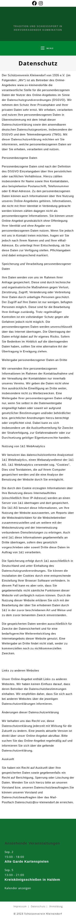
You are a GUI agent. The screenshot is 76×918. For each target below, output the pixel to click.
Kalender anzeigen (18, 888)
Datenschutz (38, 906)
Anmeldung (56, 906)
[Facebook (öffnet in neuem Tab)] (35, 3)
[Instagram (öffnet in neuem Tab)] (41, 3)
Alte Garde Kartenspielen (27, 861)
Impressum (20, 906)
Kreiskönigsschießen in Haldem (32, 879)
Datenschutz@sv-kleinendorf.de (37, 802)
